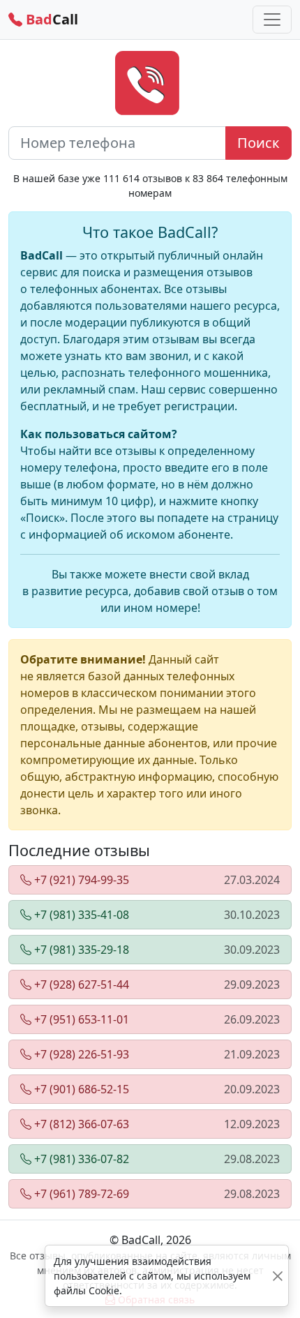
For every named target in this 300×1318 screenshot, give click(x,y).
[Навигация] (272, 19)
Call (50, 19)
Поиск (258, 142)
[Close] (278, 1275)
